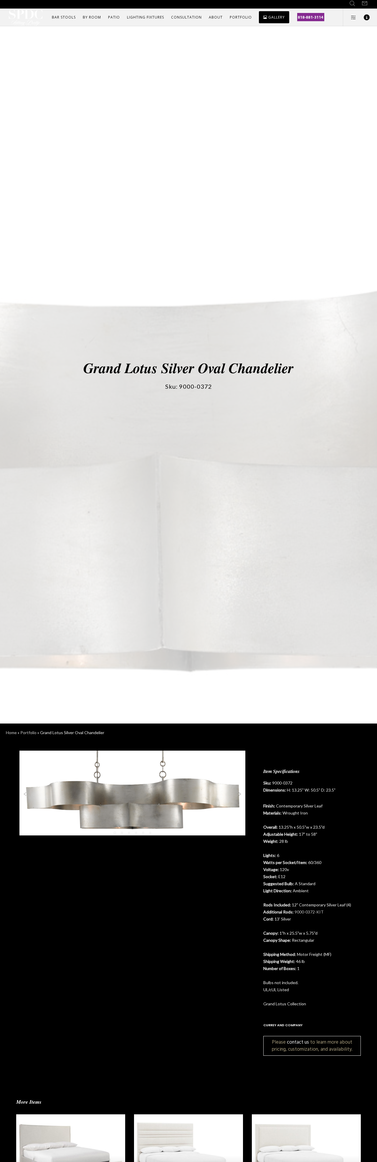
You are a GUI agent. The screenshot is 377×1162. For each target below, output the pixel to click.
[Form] (364, 3)
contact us (298, 1042)
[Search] (352, 3)
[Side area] (349, 17)
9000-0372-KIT (309, 911)
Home (11, 732)
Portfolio (28, 732)
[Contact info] (363, 17)
